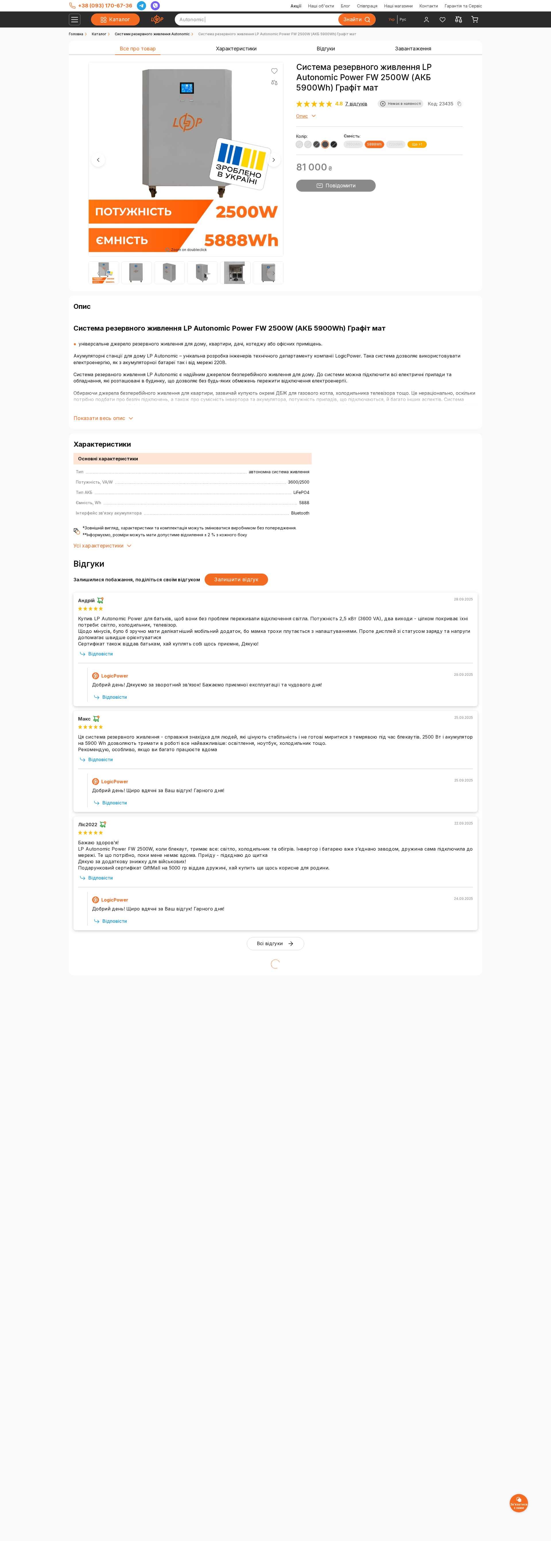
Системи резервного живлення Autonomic (152, 34)
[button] (98, 160)
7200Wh (396, 144)
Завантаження (413, 49)
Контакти (429, 5)
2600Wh (353, 144)
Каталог (99, 34)
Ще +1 (417, 144)
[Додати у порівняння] (274, 82)
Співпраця (367, 5)
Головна (76, 34)
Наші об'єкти (321, 5)
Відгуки (326, 49)
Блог (345, 5)
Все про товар (138, 49)
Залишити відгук (236, 579)
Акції (295, 5)
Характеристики (236, 49)
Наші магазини (398, 5)
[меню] (74, 19)
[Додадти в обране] (274, 71)
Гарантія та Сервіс (463, 5)
